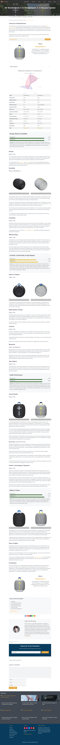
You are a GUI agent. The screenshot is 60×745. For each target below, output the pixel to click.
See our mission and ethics (29, 20)
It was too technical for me (16, 604)
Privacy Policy (11, 735)
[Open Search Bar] (59, 1)
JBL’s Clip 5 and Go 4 (38, 557)
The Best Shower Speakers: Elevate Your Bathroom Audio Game (29, 703)
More (55, 1)
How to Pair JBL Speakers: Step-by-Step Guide (49, 718)
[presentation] (10, 698)
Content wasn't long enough (16, 608)
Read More (40, 733)
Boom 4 (27, 162)
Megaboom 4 (21, 162)
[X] (31, 616)
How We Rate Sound (13, 734)
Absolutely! (13, 601)
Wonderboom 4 (13, 39)
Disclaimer (11, 737)
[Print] (34, 616)
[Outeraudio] (4, 1)
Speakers (33, 1)
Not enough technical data (16, 605)
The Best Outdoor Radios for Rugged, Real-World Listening (9, 718)
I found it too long (14, 607)
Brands (49, 1)
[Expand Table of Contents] (49, 66)
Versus (18, 641)
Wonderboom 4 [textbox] (12, 139)
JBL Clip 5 (26, 230)
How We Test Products (13, 732)
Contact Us (11, 729)
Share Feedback (13, 611)
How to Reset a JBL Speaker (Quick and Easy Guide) (29, 718)
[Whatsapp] (33, 616)
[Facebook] (25, 616)
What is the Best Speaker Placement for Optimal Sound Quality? (9, 703)
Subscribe (45, 652)
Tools (44, 1)
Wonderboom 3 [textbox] (12, 137)
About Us (11, 727)
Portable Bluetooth (13, 641)
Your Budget (26, 1)
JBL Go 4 (31, 230)
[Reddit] (27, 616)
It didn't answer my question (16, 602)
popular (11, 642)
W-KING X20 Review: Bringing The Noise (49, 703)
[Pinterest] (29, 616)
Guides (39, 1)
